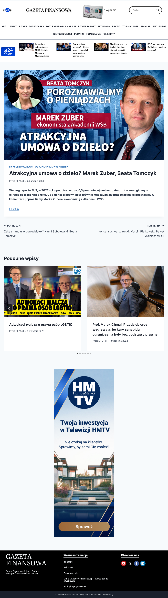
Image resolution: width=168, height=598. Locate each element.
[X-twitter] (130, 563)
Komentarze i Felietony (100, 34)
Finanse (145, 26)
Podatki (79, 34)
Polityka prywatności (75, 586)
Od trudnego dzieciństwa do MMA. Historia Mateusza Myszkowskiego (42, 50)
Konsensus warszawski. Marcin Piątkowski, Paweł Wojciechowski (131, 231)
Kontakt (68, 561)
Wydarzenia (60, 167)
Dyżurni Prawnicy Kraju (61, 26)
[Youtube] (123, 563)
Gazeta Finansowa (26, 560)
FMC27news (159, 26)
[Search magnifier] (158, 10)
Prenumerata (70, 573)
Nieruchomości (62, 34)
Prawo (116, 26)
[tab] (77, 353)
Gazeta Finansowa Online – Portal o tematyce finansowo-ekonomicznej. (22, 572)
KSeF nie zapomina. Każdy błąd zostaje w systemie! (156, 47)
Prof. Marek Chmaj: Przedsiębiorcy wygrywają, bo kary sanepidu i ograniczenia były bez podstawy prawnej (125, 329)
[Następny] (158, 308)
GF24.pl (20, 181)
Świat (13, 26)
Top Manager (130, 26)
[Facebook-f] (136, 563)
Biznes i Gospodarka (31, 26)
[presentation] (42, 291)
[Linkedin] (143, 563)
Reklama (68, 567)
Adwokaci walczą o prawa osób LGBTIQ (41, 325)
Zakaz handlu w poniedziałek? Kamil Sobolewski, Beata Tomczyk (40, 231)
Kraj (5, 26)
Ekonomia (104, 26)
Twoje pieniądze (43, 167)
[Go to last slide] (9, 308)
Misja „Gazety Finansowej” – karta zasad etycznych (85, 579)
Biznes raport (87, 26)
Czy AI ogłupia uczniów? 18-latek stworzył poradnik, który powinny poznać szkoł (81, 50)
